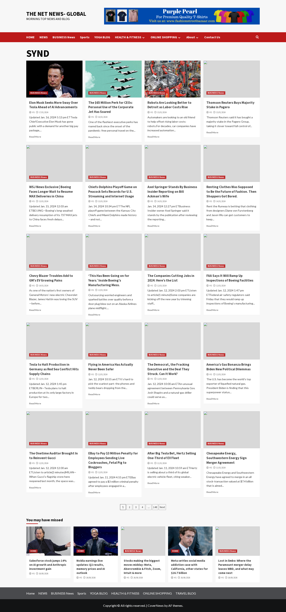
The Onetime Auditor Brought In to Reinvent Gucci (53, 455)
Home (30, 593)
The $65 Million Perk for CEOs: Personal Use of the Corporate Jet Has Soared (110, 107)
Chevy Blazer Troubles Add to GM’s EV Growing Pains (51, 278)
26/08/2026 (43, 573)
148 (155, 507)
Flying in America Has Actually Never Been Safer (110, 366)
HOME (30, 37)
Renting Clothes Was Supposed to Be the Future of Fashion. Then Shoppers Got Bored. (231, 191)
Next (162, 507)
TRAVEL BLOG (185, 593)
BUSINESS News (64, 37)
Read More (35, 136)
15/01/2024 (162, 112)
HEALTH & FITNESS (128, 37)
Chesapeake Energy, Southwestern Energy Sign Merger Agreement (226, 458)
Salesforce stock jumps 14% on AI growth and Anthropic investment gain (48, 565)
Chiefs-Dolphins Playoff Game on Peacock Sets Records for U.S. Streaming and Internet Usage (112, 191)
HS (33, 112)
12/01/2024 (162, 285)
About (190, 37)
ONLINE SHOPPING (164, 37)
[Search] (257, 37)
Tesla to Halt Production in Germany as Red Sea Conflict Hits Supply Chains (54, 369)
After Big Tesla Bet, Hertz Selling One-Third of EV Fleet (171, 455)
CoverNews (156, 605)
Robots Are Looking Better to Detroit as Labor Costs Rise (169, 104)
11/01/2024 (162, 463)
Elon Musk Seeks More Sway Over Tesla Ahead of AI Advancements (53, 104)
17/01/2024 (43, 112)
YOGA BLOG (102, 37)
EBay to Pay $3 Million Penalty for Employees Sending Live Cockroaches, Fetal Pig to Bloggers (113, 460)
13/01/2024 (102, 290)
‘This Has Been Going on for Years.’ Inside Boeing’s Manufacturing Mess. (108, 280)
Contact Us (212, 37)
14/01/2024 (162, 201)
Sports (84, 37)
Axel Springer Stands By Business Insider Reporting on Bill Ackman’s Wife (172, 191)
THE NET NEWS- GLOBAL (56, 13)
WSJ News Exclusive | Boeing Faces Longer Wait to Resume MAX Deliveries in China (51, 191)
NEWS (43, 37)
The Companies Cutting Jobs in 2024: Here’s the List (170, 278)
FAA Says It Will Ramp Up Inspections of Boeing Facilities (229, 278)
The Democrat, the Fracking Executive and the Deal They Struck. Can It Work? (168, 369)
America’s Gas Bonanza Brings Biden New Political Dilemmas (228, 366)
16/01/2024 (102, 117)
